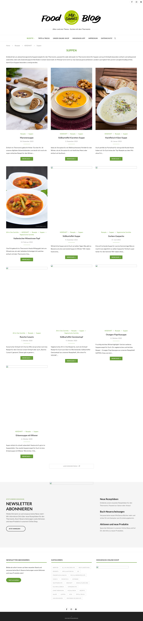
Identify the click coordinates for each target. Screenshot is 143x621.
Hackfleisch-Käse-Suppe (116, 137)
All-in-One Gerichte (68, 567)
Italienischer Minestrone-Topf (27, 238)
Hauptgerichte (57, 583)
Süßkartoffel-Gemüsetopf (71, 337)
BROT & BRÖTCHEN (84, 567)
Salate (55, 594)
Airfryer (55, 567)
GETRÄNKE (75, 579)
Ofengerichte (72, 586)
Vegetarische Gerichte (74, 598)
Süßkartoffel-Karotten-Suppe (71, 137)
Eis (78, 571)
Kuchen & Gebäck (58, 586)
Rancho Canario (27, 337)
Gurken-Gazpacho (116, 236)
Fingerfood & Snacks (60, 575)
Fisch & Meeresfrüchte (77, 575)
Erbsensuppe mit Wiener (27, 435)
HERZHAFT (28, 45)
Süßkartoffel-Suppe (71, 236)
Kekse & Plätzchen (82, 583)
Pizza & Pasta (72, 590)
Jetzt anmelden (13, 580)
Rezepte (30, 38)
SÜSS (70, 594)
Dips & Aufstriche (68, 571)
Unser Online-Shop (61, 38)
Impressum (93, 38)
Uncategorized (58, 598)
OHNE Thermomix (58, 590)
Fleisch (55, 579)
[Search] (115, 38)
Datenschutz (106, 38)
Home (8, 45)
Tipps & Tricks (44, 38)
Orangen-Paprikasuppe (116, 334)
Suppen (63, 594)
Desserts (55, 571)
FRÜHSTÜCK (64, 579)
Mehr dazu (26, 159)
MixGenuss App (79, 38)
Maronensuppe (27, 137)
